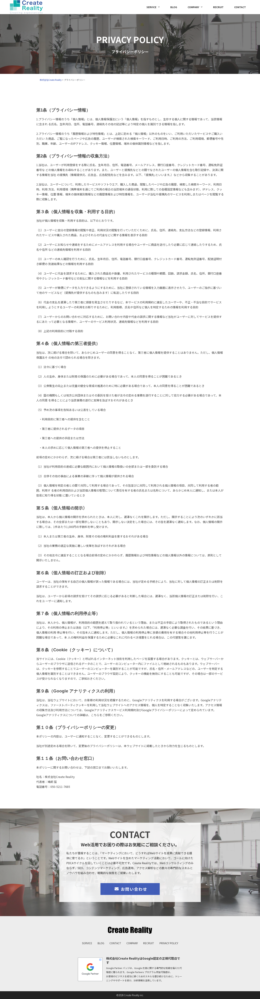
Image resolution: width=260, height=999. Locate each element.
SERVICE (151, 7)
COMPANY (193, 7)
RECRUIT (218, 7)
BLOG (173, 7)
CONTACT (240, 7)
